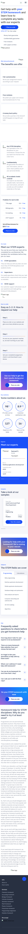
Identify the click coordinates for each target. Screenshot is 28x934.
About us (4, 882)
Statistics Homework (7, 913)
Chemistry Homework (8, 892)
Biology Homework (7, 897)
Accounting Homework (8, 894)
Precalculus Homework (8, 908)
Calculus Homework (7, 899)
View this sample (15, 522)
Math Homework (6, 904)
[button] (22, 478)
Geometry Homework (8, 901)
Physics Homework (7, 906)
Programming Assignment (9, 910)
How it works (5, 885)
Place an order (10, 27)
